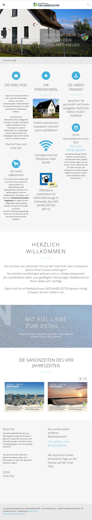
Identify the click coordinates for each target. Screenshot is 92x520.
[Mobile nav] (4, 4)
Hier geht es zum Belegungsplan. (58, 443)
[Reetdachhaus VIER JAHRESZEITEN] (46, 5)
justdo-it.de (32, 511)
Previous (4, 33)
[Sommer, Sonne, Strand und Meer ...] (67, 397)
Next (88, 33)
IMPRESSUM (8, 514)
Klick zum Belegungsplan (76, 148)
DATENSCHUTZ (19, 514)
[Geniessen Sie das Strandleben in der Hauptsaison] (24, 397)
